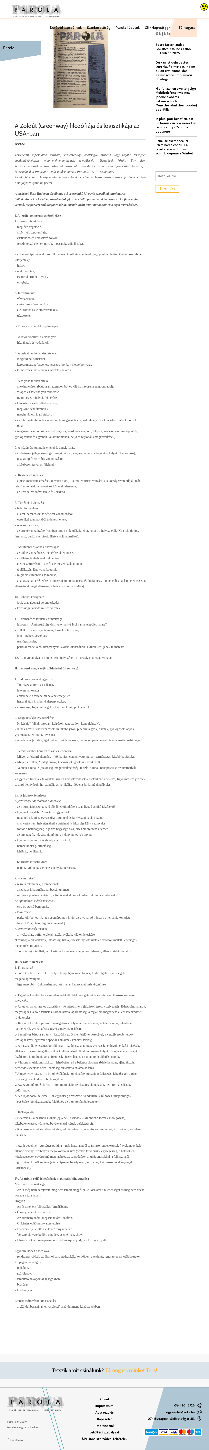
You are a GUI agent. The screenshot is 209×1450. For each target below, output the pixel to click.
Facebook (16, 1440)
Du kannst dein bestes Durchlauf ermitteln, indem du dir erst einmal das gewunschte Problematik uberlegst (175, 70)
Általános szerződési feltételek (104, 1439)
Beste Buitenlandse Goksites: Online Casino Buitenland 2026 (173, 49)
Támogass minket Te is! (131, 1370)
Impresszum (104, 1406)
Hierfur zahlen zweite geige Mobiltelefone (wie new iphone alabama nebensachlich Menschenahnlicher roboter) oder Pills (176, 99)
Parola (8, 47)
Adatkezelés (104, 1412)
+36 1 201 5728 (184, 1405)
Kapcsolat (104, 1419)
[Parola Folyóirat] (37, 9)
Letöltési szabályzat (104, 1432)
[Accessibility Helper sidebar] (204, 7)
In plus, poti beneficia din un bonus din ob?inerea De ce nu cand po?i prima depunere (176, 125)
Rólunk (104, 1399)
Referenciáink (104, 1426)
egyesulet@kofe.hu (180, 1412)
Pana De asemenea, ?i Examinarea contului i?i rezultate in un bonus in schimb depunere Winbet (174, 147)
